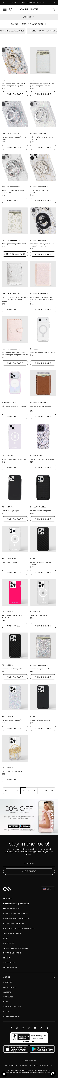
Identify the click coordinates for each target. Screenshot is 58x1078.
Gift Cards (8, 997)
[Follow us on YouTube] (35, 1028)
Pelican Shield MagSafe (12, 669)
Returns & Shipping (12, 953)
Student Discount (11, 1016)
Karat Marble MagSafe (12, 771)
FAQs (5, 938)
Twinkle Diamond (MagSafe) (42, 459)
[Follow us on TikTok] (41, 1028)
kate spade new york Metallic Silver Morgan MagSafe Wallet (15, 299)
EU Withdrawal (10, 968)
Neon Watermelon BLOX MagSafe (12, 616)
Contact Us (8, 943)
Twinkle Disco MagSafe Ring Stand (14, 138)
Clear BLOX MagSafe (10, 562)
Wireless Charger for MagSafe (15, 406)
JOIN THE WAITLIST (14, 254)
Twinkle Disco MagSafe (12, 720)
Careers (7, 992)
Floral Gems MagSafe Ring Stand (41, 191)
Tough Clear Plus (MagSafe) (14, 459)
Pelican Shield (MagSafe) (41, 511)
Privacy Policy (11, 1065)
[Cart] (53, 9)
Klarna (6, 958)
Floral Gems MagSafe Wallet (14, 244)
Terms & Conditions (29, 1065)
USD (49, 889)
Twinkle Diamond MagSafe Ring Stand (41, 138)
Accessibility (9, 963)
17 (46, 791)
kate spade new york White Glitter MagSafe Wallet (42, 85)
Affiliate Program (12, 1007)
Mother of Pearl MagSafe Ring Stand (13, 191)
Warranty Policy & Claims (15, 948)
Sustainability (9, 987)
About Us (7, 982)
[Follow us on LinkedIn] (47, 1028)
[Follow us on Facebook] (11, 1028)
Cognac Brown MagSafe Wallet (40, 407)
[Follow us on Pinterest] (29, 1028)
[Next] (52, 790)
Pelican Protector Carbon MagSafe (41, 563)
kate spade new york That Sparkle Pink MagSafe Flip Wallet (41, 299)
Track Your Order (12, 933)
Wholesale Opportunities (15, 914)
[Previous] (6, 790)
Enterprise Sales (11, 909)
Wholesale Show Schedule (16, 918)
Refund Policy (47, 1065)
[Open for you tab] (53, 1073)
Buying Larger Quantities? (16, 904)
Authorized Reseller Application (19, 928)
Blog (5, 1002)
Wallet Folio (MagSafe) (11, 511)
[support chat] (4, 1074)
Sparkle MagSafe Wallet (40, 669)
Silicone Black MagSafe (40, 720)
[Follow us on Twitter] (17, 1028)
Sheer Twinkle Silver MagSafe (42, 353)
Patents (7, 1012)
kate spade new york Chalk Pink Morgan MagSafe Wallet (15, 354)
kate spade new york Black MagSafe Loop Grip (42, 245)
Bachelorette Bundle (13, 923)
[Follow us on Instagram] (23, 1028)
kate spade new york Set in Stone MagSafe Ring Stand (13, 85)
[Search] (10, 9)
